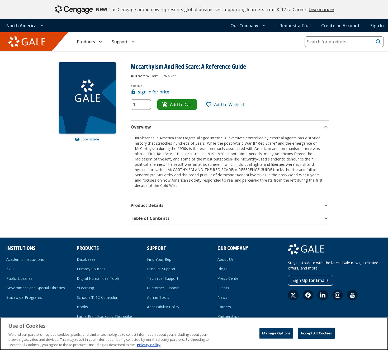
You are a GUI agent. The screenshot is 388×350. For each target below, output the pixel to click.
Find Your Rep (159, 259)
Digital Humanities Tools (98, 278)
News (222, 297)
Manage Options (276, 333)
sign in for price (153, 92)
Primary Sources (91, 268)
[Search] (378, 41)
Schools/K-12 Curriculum (98, 297)
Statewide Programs (24, 297)
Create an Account (340, 26)
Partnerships (228, 316)
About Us (225, 259)
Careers (224, 306)
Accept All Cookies (316, 333)
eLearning (85, 287)
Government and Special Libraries (35, 287)
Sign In (377, 26)
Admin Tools (158, 297)
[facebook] (308, 295)
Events (223, 287)
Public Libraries (19, 278)
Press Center (228, 278)
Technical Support (162, 278)
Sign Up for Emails (310, 280)
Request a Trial (295, 26)
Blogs (222, 268)
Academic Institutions (25, 259)
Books (82, 306)
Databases (86, 259)
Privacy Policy (148, 344)
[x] (293, 295)
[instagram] (337, 295)
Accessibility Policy (163, 306)
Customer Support (163, 287)
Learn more (321, 9)
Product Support (161, 268)
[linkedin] (323, 295)
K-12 (10, 268)
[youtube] (352, 295)
